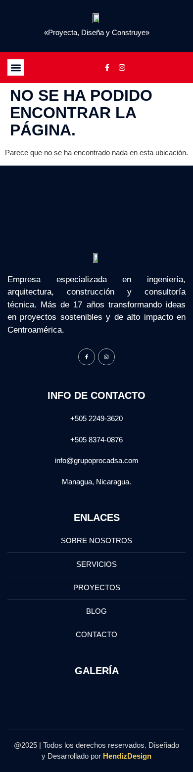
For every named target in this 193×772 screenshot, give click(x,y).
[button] (15, 67)
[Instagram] (122, 68)
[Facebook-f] (107, 68)
